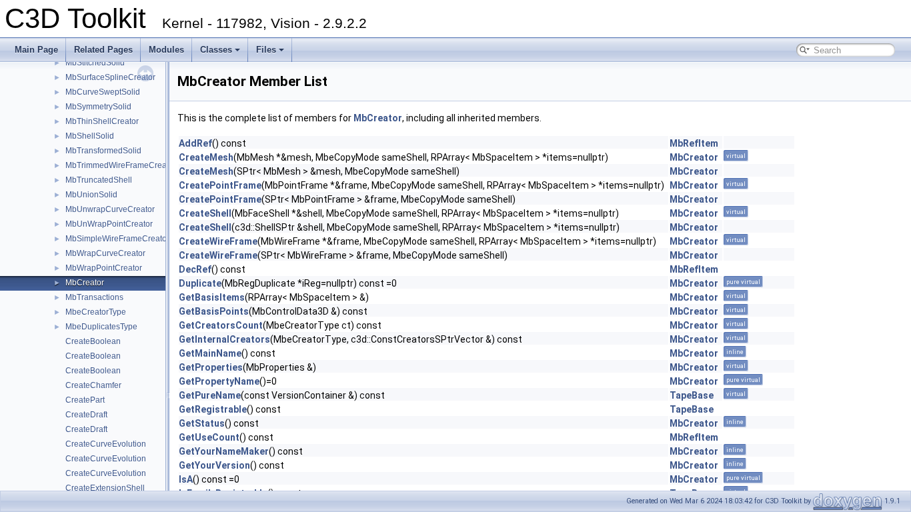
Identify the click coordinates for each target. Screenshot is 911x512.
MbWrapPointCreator (103, 268)
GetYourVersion (214, 465)
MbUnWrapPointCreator (109, 224)
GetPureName (210, 395)
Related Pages (103, 50)
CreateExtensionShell (105, 488)
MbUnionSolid (91, 194)
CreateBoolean (93, 341)
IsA (186, 479)
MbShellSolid (89, 136)
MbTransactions (94, 297)
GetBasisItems (212, 297)
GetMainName (210, 353)
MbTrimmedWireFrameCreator (120, 165)
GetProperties (211, 367)
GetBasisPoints (214, 311)
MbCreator (84, 282)
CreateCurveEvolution (105, 444)
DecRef (195, 269)
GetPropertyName (219, 381)
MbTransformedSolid (103, 150)
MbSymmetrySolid (98, 106)
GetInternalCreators (224, 339)
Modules (166, 50)
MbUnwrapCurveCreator (110, 209)
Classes (216, 50)
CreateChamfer (93, 385)
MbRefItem (694, 143)
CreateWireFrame (218, 241)
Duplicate (200, 283)
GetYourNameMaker (224, 451)
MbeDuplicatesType (101, 326)
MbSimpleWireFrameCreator (117, 238)
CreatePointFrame (220, 185)
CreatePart (85, 400)
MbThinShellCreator (102, 121)
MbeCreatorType (95, 312)
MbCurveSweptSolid (102, 92)
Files (266, 50)
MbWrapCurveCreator (105, 253)
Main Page (36, 50)
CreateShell (205, 213)
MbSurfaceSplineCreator (110, 77)
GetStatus (202, 423)
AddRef (195, 143)
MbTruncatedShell (98, 180)
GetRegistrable (213, 409)
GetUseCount (209, 437)
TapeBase (692, 395)
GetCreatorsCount (221, 325)
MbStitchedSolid (95, 62)
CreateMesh (206, 157)
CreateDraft (86, 414)
